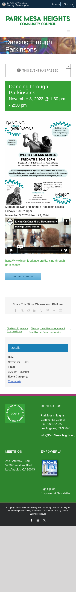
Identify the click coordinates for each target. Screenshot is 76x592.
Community (14, 381)
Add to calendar (23, 276)
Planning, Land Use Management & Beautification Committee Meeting (47, 330)
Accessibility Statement (30, 510)
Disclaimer (48, 510)
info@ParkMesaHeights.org (58, 435)
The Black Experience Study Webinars (17, 330)
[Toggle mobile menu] (69, 32)
